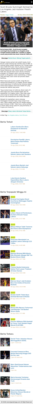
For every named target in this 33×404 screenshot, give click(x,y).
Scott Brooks (23, 115)
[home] (5, 3)
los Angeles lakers (13, 115)
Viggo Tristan (9, 15)
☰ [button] (32, 2)
